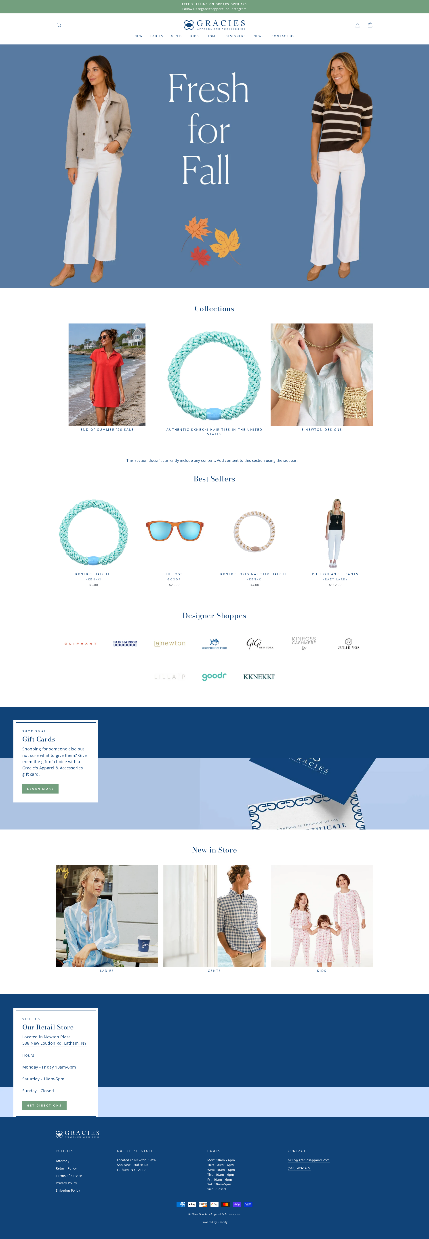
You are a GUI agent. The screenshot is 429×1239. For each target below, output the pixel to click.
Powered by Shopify (214, 1222)
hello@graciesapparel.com (309, 1160)
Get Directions (44, 1105)
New (139, 36)
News (259, 36)
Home (212, 36)
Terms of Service (69, 1176)
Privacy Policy (66, 1183)
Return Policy (66, 1168)
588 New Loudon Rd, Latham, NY (54, 1043)
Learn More (40, 789)
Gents (177, 36)
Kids (194, 36)
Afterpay (62, 1161)
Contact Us (282, 36)
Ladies (156, 36)
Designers (235, 36)
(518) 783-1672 (299, 1168)
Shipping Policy (68, 1190)
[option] (214, 6)
